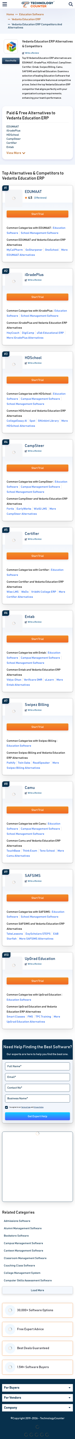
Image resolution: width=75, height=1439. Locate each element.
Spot (32, 420)
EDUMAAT (33, 192)
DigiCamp (28, 332)
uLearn (49, 679)
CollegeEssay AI (17, 420)
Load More (37, 1290)
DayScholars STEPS (38, 933)
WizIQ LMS (40, 508)
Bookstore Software (16, 1235)
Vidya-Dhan (14, 679)
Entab (30, 617)
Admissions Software (17, 1221)
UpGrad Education (40, 959)
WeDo (25, 591)
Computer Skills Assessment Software (28, 1280)
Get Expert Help (37, 1116)
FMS (30, 1016)
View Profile (10, 61)
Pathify (11, 762)
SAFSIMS (33, 876)
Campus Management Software (40, 398)
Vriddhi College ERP (43, 591)
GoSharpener (33, 249)
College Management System (22, 1273)
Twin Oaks (24, 762)
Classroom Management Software (25, 1258)
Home (10, 14)
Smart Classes (16, 1016)
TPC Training (43, 1016)
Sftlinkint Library (48, 420)
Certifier (32, 534)
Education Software (31, 14)
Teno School (47, 850)
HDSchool (33, 358)
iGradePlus (34, 275)
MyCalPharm (15, 249)
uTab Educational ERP (50, 332)
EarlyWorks (24, 508)
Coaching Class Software (19, 1265)
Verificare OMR (33, 679)
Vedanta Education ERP (26, 19)
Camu (30, 788)
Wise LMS (13, 591)
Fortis (10, 508)
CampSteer (34, 446)
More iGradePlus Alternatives (25, 337)
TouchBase (13, 850)
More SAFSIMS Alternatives (36, 938)
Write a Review (32, 53)
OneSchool (52, 249)
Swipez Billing (37, 705)
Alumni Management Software (23, 1228)
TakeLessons (15, 933)
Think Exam (30, 850)
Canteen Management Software (23, 1250)
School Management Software (39, 233)
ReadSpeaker (41, 762)
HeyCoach (13, 332)
